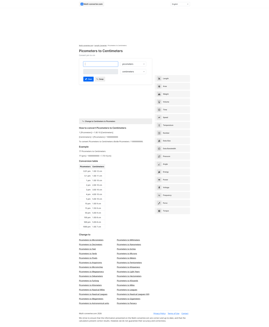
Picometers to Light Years (128, 271)
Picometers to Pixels (88, 258)
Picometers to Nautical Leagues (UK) (133, 294)
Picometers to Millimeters (128, 240)
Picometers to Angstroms (90, 262)
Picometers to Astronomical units (94, 303)
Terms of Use (173, 313)
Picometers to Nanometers (129, 244)
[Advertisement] (134, 26)
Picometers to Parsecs (127, 303)
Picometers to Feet (87, 249)
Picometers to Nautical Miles (92, 289)
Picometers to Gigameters (128, 298)
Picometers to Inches (126, 249)
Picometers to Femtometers (129, 262)
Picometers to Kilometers (90, 285)
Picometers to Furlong (89, 280)
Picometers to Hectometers (129, 276)
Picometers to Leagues (127, 289)
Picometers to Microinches (91, 267)
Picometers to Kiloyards (127, 280)
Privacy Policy (160, 313)
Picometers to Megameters (91, 298)
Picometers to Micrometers (91, 240)
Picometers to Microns (127, 253)
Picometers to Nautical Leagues (93, 294)
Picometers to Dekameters (91, 276)
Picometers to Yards (88, 253)
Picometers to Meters (126, 258)
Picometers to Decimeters (90, 244)
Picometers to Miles (126, 285)
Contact (184, 313)
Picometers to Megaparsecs (91, 271)
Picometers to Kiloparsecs (128, 267)
